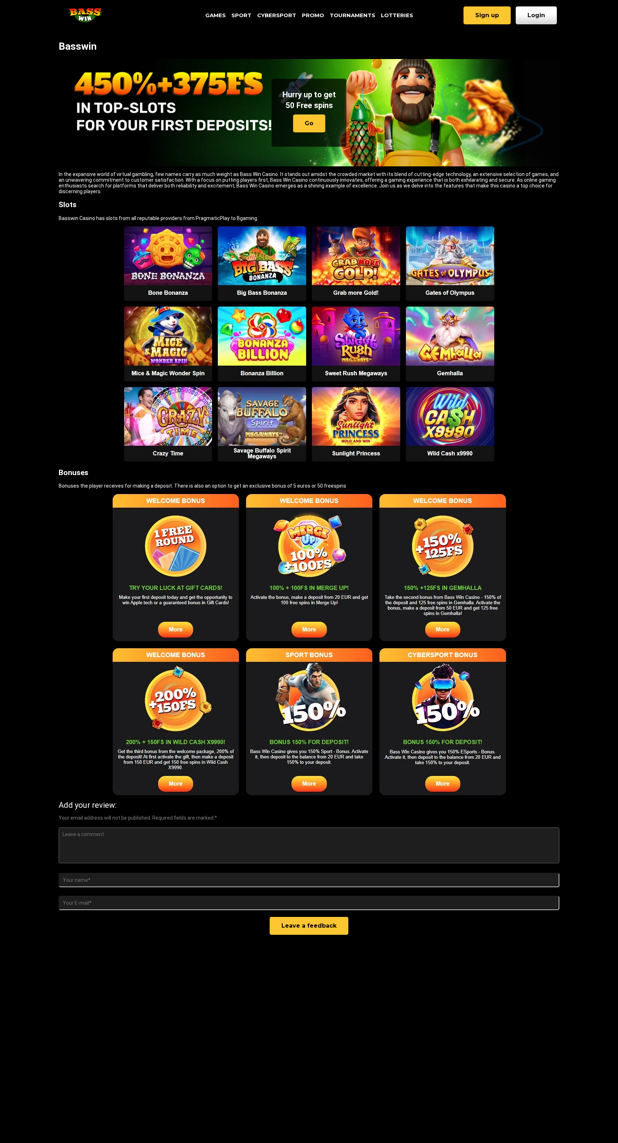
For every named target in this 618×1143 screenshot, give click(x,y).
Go (309, 123)
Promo (313, 15)
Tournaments (352, 15)
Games (215, 15)
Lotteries (397, 15)
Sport (241, 15)
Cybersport (276, 15)
